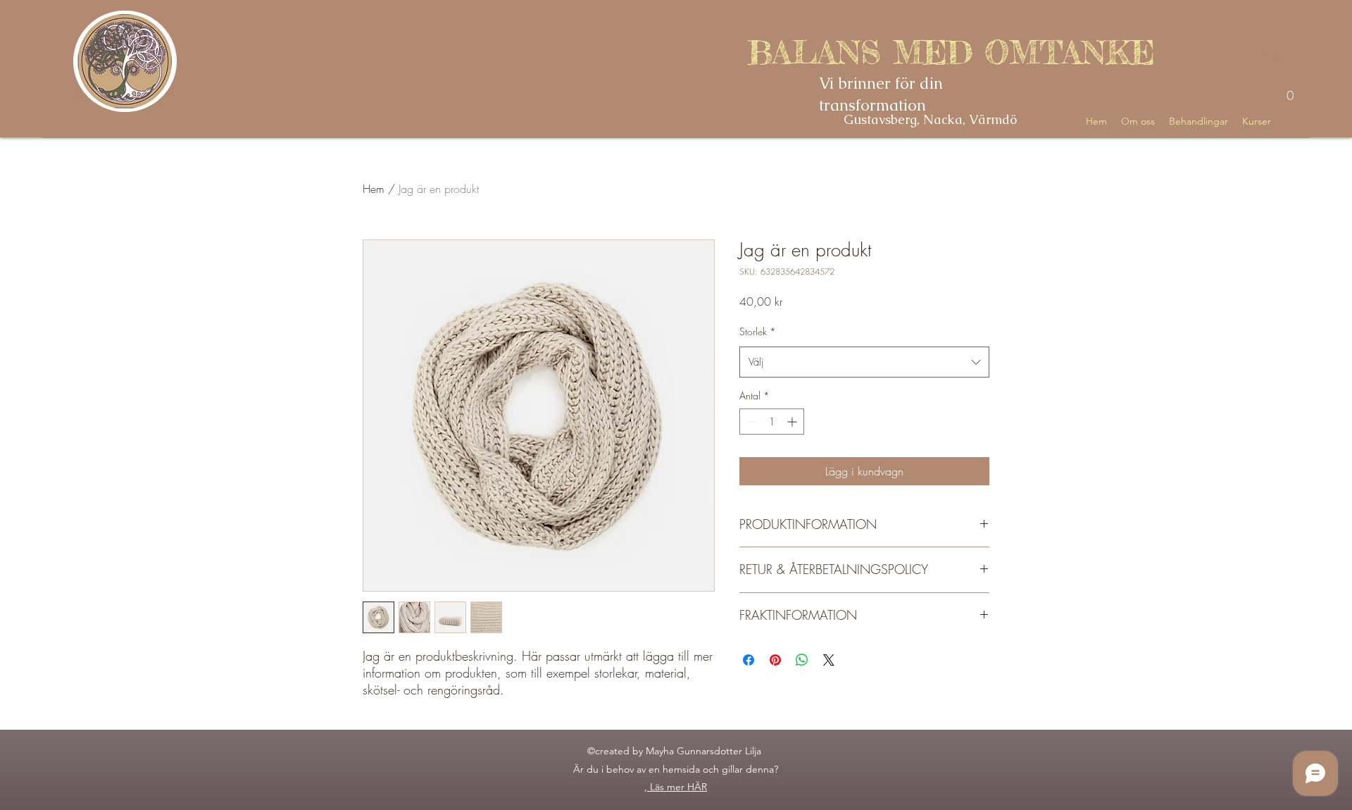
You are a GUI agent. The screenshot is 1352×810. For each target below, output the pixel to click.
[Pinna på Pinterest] (775, 660)
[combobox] (864, 362)
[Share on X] (828, 660)
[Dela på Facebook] (748, 660)
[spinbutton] (771, 421)
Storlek (757, 331)
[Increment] (793, 421)
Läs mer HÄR (678, 786)
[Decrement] (750, 421)
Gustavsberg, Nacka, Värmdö (930, 119)
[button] (1290, 91)
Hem (373, 189)
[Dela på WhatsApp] (802, 660)
